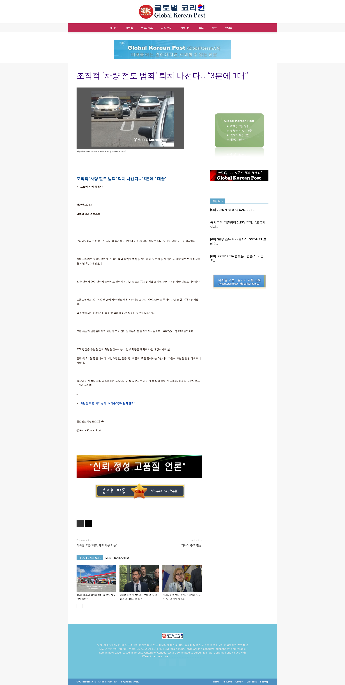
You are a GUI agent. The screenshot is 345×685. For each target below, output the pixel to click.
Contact (239, 681)
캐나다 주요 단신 (191, 545)
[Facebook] (162, 662)
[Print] (80, 523)
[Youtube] (182, 662)
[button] (264, 28)
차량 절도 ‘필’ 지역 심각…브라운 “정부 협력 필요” (107, 403)
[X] (172, 662)
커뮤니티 (185, 27)
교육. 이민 (166, 27)
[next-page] (84, 606)
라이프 (129, 27)
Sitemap (264, 681)
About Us (227, 681)
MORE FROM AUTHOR (117, 557)
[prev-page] (79, 606)
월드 (201, 27)
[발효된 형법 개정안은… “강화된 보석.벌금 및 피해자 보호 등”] (139, 578)
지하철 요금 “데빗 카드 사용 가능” (97, 545)
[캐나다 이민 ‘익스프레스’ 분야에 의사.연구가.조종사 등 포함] (182, 578)
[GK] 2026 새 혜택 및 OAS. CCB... (232, 210)
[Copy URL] (88, 523)
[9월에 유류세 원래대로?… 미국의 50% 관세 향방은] (96, 578)
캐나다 (114, 27)
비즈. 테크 (147, 27)
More (228, 27)
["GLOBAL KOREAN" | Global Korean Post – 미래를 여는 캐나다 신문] (172, 12)
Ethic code (252, 681)
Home (216, 681)
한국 (214, 27)
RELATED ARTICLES (90, 557)
